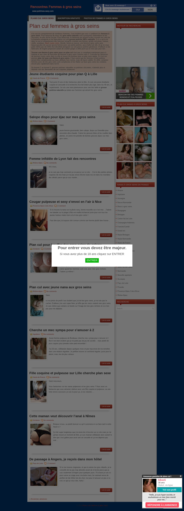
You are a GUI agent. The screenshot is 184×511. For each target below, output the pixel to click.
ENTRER (92, 260)
